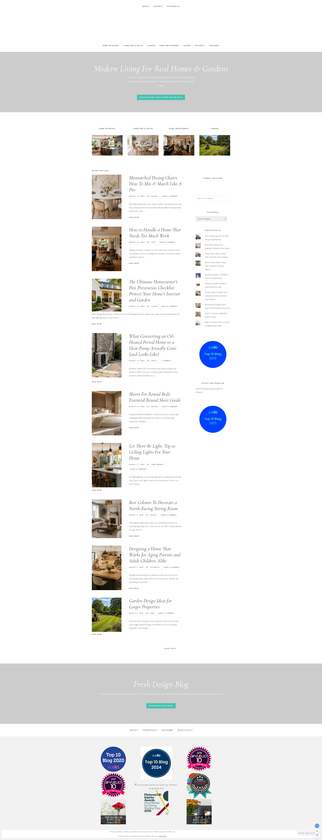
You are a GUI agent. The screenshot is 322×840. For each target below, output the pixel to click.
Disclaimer (167, 730)
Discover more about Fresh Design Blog (161, 97)
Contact (133, 730)
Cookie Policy (150, 730)
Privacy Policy (185, 730)
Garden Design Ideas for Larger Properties (150, 604)
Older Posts (170, 648)
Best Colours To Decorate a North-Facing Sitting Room (153, 505)
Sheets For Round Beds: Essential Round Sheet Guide (155, 397)
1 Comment (166, 361)
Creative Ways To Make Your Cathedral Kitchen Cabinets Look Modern (216, 296)
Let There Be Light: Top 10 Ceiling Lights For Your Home (152, 452)
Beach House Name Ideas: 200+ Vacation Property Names (215, 266)
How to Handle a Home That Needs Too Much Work (155, 233)
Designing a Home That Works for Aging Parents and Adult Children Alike (154, 555)
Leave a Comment (170, 196)
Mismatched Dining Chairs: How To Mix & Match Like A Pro (155, 184)
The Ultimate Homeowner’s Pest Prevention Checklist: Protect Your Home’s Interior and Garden (154, 291)
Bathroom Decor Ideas (161, 706)
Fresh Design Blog (161, 26)
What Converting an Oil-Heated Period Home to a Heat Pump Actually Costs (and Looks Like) (152, 345)
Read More (134, 217)
